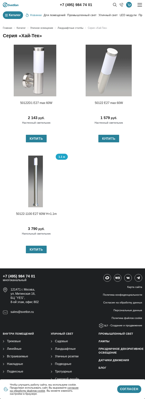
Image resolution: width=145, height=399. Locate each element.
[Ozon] (107, 278)
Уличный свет (108, 15)
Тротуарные (63, 371)
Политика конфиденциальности (122, 294)
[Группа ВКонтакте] (128, 278)
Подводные (63, 363)
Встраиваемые (17, 356)
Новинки (36, 15)
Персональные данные (127, 310)
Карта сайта (134, 286)
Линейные (14, 348)
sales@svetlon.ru (22, 311)
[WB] (117, 278)
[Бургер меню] (139, 5)
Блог (102, 367)
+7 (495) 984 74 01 (76, 5)
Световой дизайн (67, 379)
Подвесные (15, 371)
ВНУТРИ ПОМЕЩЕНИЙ (18, 333)
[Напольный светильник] (36, 181)
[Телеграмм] (138, 278)
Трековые (14, 341)
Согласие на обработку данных (122, 302)
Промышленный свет (82, 15)
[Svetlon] (11, 4)
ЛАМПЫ (104, 341)
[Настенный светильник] (36, 70)
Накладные (15, 363)
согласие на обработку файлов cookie (44, 389)
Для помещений (55, 15)
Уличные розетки (67, 356)
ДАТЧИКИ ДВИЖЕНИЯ (114, 360)
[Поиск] (115, 5)
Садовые (61, 341)
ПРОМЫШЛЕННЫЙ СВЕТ (116, 333)
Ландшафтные (65, 348)
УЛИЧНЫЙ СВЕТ (62, 333)
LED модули (128, 15)
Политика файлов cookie (127, 318)
